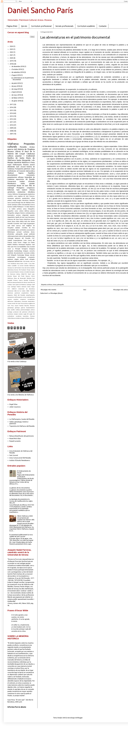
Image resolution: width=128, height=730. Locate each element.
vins (21, 261)
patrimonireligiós (25, 309)
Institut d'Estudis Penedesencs (19, 460)
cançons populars (12, 299)
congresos (23, 299)
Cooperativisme (17, 240)
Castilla (14, 206)
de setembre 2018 (18, 72)
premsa (18, 215)
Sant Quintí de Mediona (19, 284)
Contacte (102, 26)
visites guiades (28, 183)
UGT (8, 288)
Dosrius (16, 269)
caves (16, 211)
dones (33, 232)
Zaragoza (32, 249)
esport (16, 305)
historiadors (11, 215)
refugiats (32, 259)
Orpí (33, 278)
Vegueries (10, 295)
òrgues (23, 318)
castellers (10, 196)
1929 (24, 261)
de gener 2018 (16, 101)
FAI (20, 269)
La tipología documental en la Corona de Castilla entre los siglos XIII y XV (21, 501)
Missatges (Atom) (56, 293)
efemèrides (11, 167)
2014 (11, 113)
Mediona (15, 244)
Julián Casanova (15, 407)
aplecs (17, 230)
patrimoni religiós (13, 259)
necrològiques (21, 257)
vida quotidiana (27, 236)
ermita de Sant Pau (17, 303)
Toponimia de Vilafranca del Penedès (22, 426)
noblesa (18, 309)
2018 (11, 64)
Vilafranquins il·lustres (21, 164)
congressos (31, 188)
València (32, 293)
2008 (11, 131)
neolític (13, 309)
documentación (18, 253)
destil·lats (10, 253)
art (18, 171)
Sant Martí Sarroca (14, 225)
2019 (11, 61)
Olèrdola (29, 278)
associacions (31, 230)
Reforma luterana (12, 282)
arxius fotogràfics (29, 209)
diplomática (17, 301)
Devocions (31, 217)
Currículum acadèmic (86, 26)
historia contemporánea (27, 213)
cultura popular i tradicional (21, 156)
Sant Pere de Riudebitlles (18, 246)
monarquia (10, 198)
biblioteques (11, 232)
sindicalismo (10, 316)
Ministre (9, 276)
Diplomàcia (10, 269)
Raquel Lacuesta (15, 441)
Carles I (26, 263)
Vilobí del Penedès (19, 295)
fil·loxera (32, 305)
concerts (32, 251)
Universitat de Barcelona (26, 288)
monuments (31, 175)
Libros (13, 221)
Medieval (10, 173)
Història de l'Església (26, 149)
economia (27, 253)
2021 (11, 55)
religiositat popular (28, 215)
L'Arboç (18, 274)
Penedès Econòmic (13, 223)
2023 (11, 49)
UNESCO (14, 288)
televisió (17, 261)
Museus (10, 151)
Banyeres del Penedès (22, 238)
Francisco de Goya (13, 219)
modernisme (11, 257)
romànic (20, 314)
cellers (20, 204)
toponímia (25, 316)
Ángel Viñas (13, 404)
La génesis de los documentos (19, 488)
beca (33, 297)
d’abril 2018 (16, 92)
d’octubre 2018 (17, 69)
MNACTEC (24, 274)
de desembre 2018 (18, 66)
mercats (32, 255)
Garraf (9, 204)
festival (21, 305)
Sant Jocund (20, 167)
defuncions (10, 301)
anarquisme (10, 297)
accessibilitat (11, 230)
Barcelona (25, 200)
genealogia (10, 307)
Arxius (55, 284)
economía (24, 301)
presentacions (12, 177)
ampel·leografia (30, 295)
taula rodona (19, 236)
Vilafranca (12, 143)
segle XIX (26, 314)
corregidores (31, 299)
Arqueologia (11, 185)
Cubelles (32, 267)
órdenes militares (29, 318)
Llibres (18, 151)
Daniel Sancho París (40, 10)
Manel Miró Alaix (15, 438)
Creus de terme (25, 267)
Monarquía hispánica (25, 244)
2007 (11, 134)
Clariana (9, 267)
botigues (25, 251)
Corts (25, 240)
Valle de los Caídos (19, 291)
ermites (32, 253)
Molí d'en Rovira (29, 221)
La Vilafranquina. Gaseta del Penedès (21, 419)
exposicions (20, 179)
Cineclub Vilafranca (29, 265)
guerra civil (12, 149)
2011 (11, 122)
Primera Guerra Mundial (20, 280)
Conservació (11, 181)
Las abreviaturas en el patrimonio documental (75, 37)
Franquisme (19, 169)
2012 (11, 119)
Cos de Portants (16, 267)
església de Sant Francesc (26, 196)
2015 (11, 110)
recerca (32, 204)
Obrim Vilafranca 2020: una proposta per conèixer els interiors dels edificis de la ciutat (25, 518)
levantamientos (30, 307)
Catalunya (31, 154)
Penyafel (9, 280)
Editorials (10, 190)
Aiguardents (11, 217)
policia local (24, 259)
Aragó (14, 200)
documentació (12, 175)
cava (15, 196)
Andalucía (13, 263)
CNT (33, 238)
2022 (11, 52)
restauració (10, 261)
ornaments (31, 257)
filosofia (26, 305)
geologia (17, 307)
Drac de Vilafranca (26, 202)
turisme (9, 206)
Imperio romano (19, 272)
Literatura (14, 204)
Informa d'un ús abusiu (16, 707)
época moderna (16, 318)
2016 (11, 107)
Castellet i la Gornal (17, 265)
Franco (21, 219)
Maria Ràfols (20, 221)
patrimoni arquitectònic (22, 198)
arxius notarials (27, 297)
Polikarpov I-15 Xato (23, 206)
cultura (21, 211)
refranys (21, 177)
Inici (84, 289)
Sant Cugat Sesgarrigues (27, 223)
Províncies (32, 280)
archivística (23, 230)
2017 (11, 104)
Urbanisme (10, 291)
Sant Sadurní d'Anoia (25, 190)
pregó (26, 234)
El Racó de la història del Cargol (21, 152)
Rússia (25, 282)
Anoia (18, 263)
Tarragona (25, 249)
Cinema (9, 194)
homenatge (20, 255)
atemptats (10, 251)
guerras (23, 307)
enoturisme (21, 192)
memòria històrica (21, 162)
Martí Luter (31, 274)
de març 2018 (16, 95)
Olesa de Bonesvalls (20, 278)
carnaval (19, 232)
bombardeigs (18, 251)
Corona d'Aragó (15, 202)
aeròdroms (11, 192)
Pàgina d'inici (12, 26)
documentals (26, 204)
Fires (33, 202)
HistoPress (27, 219)
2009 (11, 128)
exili (8, 255)
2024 (11, 46)
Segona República (26, 173)
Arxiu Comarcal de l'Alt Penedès (20, 458)
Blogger (79, 718)
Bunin (21, 263)
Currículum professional (41, 26)
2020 (11, 58)
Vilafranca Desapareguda (19, 194)
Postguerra (20, 188)
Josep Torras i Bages (20, 242)
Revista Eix (20, 282)
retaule (16, 314)
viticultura (31, 192)
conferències (11, 171)
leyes (8, 309)
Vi (30, 162)
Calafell (9, 240)
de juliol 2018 (16, 83)
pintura (33, 309)
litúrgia (27, 255)
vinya (33, 169)
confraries (26, 232)
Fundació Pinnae (25, 269)
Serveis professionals (64, 26)
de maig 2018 (16, 89)
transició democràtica (27, 171)
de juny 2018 (16, 86)
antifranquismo (18, 297)
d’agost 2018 (16, 75)
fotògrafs (13, 255)
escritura (25, 303)
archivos (49, 284)
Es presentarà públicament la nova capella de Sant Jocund (21, 535)
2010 (11, 125)
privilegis (9, 312)
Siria (28, 246)
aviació (32, 164)
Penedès (23, 147)
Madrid (9, 244)
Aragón (19, 200)
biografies (10, 211)
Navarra (28, 276)
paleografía (60, 284)
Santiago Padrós (16, 286)
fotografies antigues (13, 213)
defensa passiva (29, 211)
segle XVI (32, 314)
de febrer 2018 (17, 98)
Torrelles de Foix (28, 227)
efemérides (10, 234)
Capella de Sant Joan (21, 217)
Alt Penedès (30, 179)
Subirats (17, 227)
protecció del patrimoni (20, 312)
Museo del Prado (18, 276)
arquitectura (31, 194)
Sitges (33, 286)
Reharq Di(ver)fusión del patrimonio (21, 436)
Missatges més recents (48, 289)
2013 (11, 116)
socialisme (18, 316)
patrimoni (27, 169)
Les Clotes (31, 242)
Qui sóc (24, 26)
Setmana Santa (25, 286)
